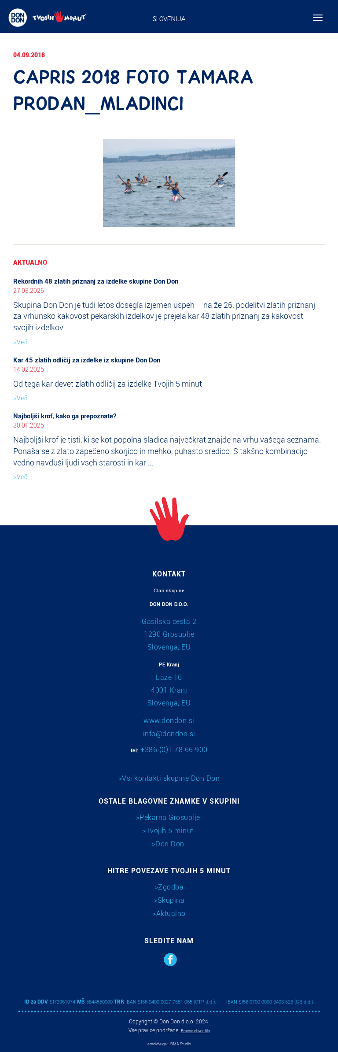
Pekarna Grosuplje (170, 817)
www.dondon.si (169, 720)
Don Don (169, 844)
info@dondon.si (169, 734)
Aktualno (171, 913)
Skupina (171, 900)
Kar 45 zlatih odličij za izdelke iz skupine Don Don (86, 360)
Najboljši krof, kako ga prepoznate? (64, 416)
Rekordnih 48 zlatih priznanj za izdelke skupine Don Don (95, 281)
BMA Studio (180, 1044)
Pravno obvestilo (195, 1031)
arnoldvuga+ (158, 1044)
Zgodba (171, 887)
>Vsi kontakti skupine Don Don (169, 778)
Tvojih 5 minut (170, 831)
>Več (20, 342)
